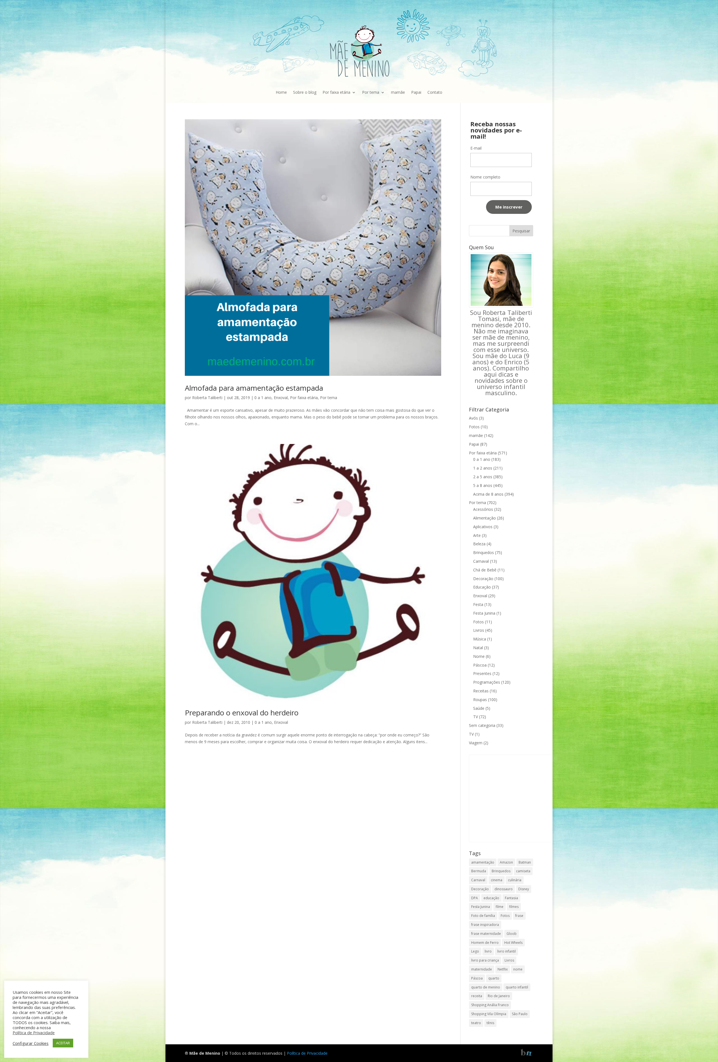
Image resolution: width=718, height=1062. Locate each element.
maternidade (481, 969)
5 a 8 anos (482, 485)
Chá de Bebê (484, 570)
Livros (478, 630)
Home (281, 92)
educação (491, 898)
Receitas (481, 690)
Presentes (482, 673)
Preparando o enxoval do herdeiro (241, 713)
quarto (493, 978)
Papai (416, 92)
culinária (514, 880)
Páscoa (480, 665)
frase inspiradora (485, 924)
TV (475, 716)
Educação (482, 587)
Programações (486, 682)
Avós (473, 418)
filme (499, 906)
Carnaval (481, 561)
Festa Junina (484, 613)
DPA (474, 898)
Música (479, 639)
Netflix (503, 969)
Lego (475, 951)
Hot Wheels (513, 942)
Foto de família (483, 915)
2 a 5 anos (482, 476)
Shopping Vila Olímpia (488, 1013)
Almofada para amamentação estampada (254, 388)
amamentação (482, 862)
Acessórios (483, 509)
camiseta (523, 871)
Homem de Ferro (485, 942)
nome (518, 969)
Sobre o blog (304, 92)
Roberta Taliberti (207, 397)
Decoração (483, 578)
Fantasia (511, 898)
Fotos (474, 426)
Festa (478, 604)
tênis (490, 1022)
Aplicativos (483, 526)
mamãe (398, 92)
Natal (478, 647)
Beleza (479, 543)
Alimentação (484, 518)
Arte (477, 535)
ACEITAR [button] (63, 1042)
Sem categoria (482, 725)
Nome (479, 656)
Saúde (478, 708)
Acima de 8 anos (488, 494)
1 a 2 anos (482, 468)
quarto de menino (485, 987)
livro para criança (485, 960)
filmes (514, 906)
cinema (496, 880)
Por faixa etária (336, 92)
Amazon (506, 862)
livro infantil (506, 951)
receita (476, 996)
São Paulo (520, 1013)
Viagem (475, 742)
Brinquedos (483, 552)
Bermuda (478, 871)
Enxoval (281, 397)
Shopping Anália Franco (490, 1005)
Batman (525, 862)
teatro (476, 1022)
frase (519, 915)
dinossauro (503, 889)
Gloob (512, 933)
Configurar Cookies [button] (31, 1043)
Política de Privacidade (307, 1053)
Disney (523, 889)
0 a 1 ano (262, 397)
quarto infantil (517, 987)
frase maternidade (486, 933)
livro (488, 951)
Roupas (480, 699)
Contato (434, 92)
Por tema (370, 92)
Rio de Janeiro (499, 996)
